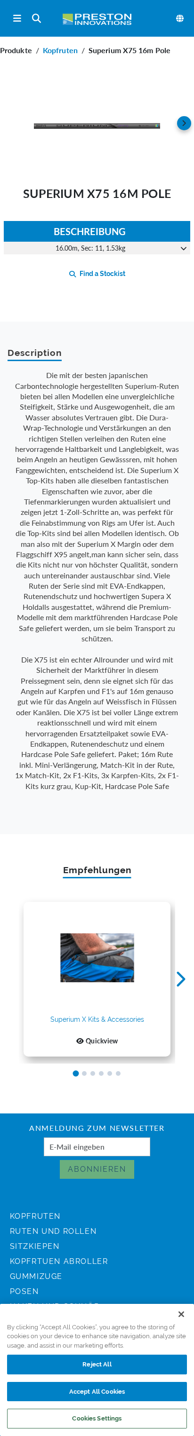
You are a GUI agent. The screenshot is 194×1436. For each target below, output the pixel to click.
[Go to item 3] (92, 1073)
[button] (97, 123)
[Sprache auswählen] (180, 18)
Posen (24, 1291)
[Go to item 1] (76, 1074)
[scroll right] (184, 123)
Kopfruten (60, 50)
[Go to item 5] (109, 1073)
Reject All (96, 1364)
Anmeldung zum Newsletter (96, 1129)
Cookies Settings (96, 1418)
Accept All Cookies (97, 1391)
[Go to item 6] (118, 1073)
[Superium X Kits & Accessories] (97, 958)
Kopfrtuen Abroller (59, 1261)
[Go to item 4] (101, 1073)
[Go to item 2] (84, 1073)
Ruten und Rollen (53, 1231)
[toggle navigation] (17, 18)
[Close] (181, 1314)
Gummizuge (36, 1276)
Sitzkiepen (35, 1246)
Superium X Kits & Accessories (97, 1019)
